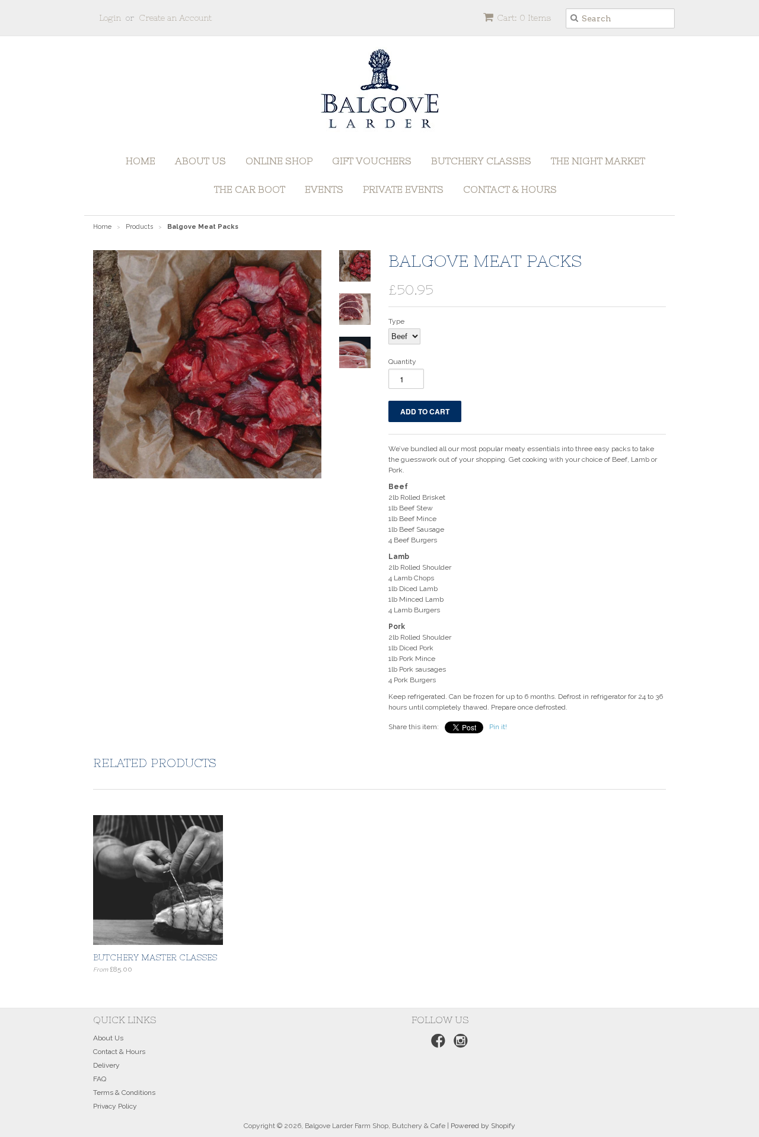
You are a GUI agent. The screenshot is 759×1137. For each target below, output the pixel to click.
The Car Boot (249, 189)
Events (324, 189)
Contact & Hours (510, 189)
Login (110, 18)
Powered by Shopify (483, 1126)
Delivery (106, 1065)
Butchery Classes (481, 160)
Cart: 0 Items (524, 18)
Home (140, 160)
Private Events (403, 189)
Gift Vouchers (372, 160)
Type (396, 321)
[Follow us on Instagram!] (459, 1044)
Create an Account (175, 18)
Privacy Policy (115, 1106)
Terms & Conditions (124, 1092)
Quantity (402, 361)
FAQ (99, 1079)
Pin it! (498, 727)
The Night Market (598, 160)
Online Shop (278, 160)
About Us (200, 160)
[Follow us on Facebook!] (436, 1044)
